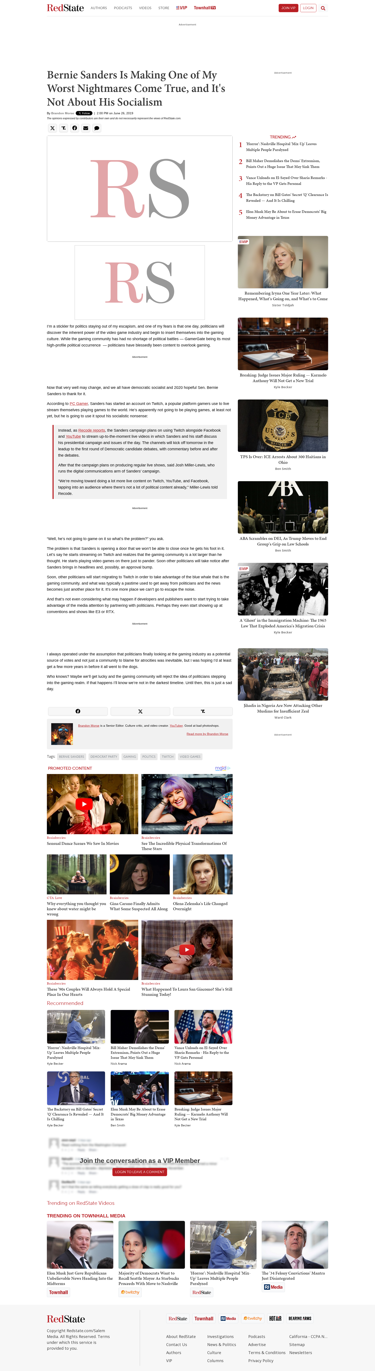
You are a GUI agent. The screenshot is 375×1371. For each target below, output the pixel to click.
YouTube (73, 436)
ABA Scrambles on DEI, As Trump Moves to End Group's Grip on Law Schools (283, 541)
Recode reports (91, 430)
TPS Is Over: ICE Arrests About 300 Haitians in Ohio (283, 459)
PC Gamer (79, 403)
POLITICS (149, 757)
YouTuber (176, 725)
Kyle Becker (55, 1064)
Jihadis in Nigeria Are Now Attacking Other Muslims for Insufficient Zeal (283, 708)
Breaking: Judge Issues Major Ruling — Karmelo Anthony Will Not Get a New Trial (201, 1114)
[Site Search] (323, 8)
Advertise (257, 1344)
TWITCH (168, 757)
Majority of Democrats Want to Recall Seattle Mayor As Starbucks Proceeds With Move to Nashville (148, 1278)
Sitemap (297, 1344)
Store (163, 8)
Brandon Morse (62, 113)
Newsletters (300, 1352)
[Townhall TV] (205, 8)
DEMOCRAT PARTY (103, 757)
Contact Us (176, 1344)
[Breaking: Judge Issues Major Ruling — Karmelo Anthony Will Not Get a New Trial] (203, 1088)
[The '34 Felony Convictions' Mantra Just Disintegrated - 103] (295, 1245)
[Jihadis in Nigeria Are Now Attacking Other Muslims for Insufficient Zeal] (283, 673)
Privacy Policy (260, 1360)
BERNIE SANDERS (71, 757)
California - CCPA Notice (308, 1336)
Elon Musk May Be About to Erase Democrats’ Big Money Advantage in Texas (138, 1114)
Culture (214, 1352)
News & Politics (221, 1344)
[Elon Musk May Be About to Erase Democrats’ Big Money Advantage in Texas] (140, 1088)
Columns (215, 1360)
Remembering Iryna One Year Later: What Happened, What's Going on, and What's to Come (283, 296)
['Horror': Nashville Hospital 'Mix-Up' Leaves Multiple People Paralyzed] (76, 1026)
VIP (169, 1360)
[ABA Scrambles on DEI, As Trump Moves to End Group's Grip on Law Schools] (283, 506)
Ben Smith (118, 1125)
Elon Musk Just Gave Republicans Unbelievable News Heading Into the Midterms (80, 1278)
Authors (99, 8)
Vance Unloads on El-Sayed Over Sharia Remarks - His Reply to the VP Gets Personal (201, 1052)
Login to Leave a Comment (139, 1172)
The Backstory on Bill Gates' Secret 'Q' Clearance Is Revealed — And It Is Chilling (75, 1114)
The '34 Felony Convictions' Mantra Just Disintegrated (293, 1275)
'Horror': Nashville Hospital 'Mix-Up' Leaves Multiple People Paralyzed (74, 1052)
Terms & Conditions (267, 1352)
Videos (145, 8)
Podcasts (123, 8)
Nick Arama (119, 1064)
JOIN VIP (288, 8)
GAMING (129, 757)
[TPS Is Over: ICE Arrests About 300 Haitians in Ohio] (283, 425)
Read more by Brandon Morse (207, 734)
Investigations (220, 1336)
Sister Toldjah (283, 305)
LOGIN (308, 8)
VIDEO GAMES (190, 757)
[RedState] (65, 8)
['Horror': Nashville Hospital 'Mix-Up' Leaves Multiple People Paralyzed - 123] (223, 1245)
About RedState (181, 1336)
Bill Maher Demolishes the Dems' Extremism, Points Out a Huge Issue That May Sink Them (138, 1052)
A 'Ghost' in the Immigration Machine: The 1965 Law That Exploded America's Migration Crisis (283, 623)
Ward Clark (283, 717)
